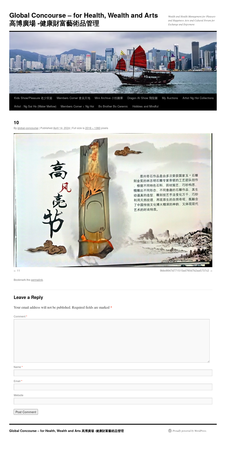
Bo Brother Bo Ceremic (113, 106)
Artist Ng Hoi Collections (198, 98)
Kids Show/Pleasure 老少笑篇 (33, 98)
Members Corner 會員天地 (73, 98)
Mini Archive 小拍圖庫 (109, 98)
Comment (20, 316)
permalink (37, 279)
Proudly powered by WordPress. (190, 430)
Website (18, 395)
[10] (113, 200)
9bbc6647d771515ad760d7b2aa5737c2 (184, 270)
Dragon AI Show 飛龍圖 (142, 98)
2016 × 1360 (92, 128)
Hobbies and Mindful (145, 106)
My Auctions (170, 98)
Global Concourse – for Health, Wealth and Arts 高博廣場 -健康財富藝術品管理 (83, 19)
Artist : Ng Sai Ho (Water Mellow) (35, 106)
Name (18, 367)
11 (18, 270)
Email (18, 381)
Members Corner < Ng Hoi (77, 106)
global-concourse (27, 128)
